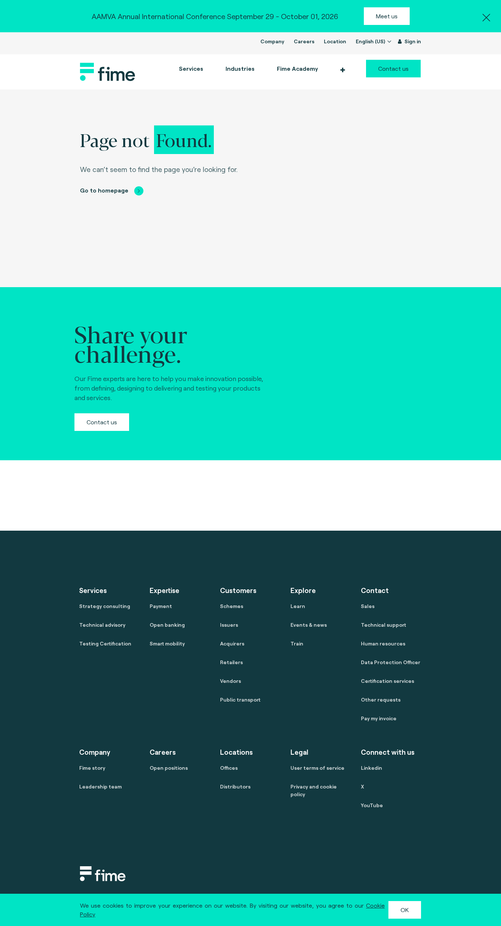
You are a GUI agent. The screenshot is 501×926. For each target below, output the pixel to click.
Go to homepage (104, 190)
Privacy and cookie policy (313, 790)
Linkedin (371, 768)
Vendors (230, 681)
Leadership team (100, 786)
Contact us (393, 68)
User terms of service (317, 768)
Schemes (231, 606)
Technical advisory (102, 625)
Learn (297, 606)
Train (296, 643)
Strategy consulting (104, 606)
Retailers (231, 662)
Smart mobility (167, 643)
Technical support (383, 625)
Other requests (381, 699)
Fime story (92, 768)
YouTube (372, 805)
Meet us (387, 15)
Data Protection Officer (390, 662)
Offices (229, 768)
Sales (367, 606)
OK (405, 909)
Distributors (235, 786)
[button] (342, 70)
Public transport (240, 699)
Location (335, 41)
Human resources (383, 643)
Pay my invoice (378, 718)
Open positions (169, 768)
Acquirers (232, 643)
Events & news (308, 625)
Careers (304, 41)
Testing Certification (105, 643)
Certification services (387, 681)
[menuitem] (297, 68)
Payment (161, 606)
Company (272, 41)
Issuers (229, 625)
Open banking (167, 625)
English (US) (371, 41)
